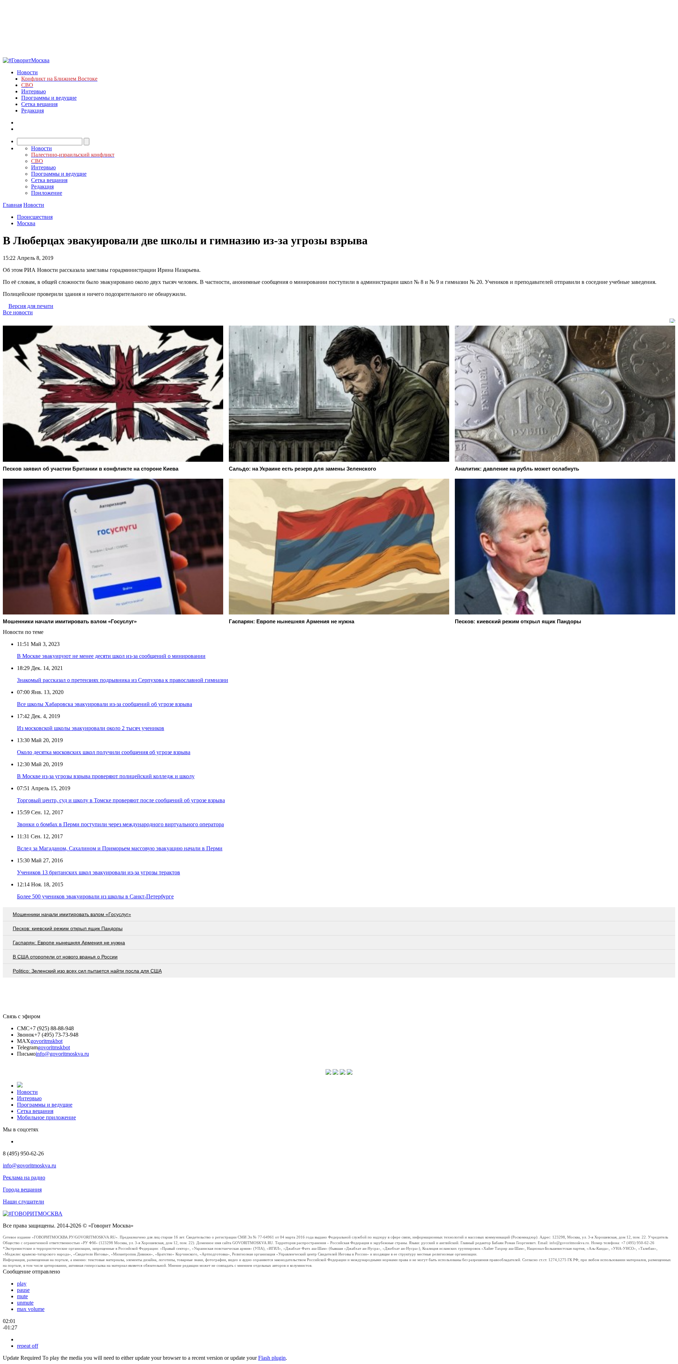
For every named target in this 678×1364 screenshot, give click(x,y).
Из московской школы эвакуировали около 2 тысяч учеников (90, 728)
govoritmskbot (46, 1041)
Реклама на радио (24, 1177)
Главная (12, 205)
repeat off (27, 1346)
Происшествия (35, 217)
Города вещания (22, 1190)
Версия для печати (30, 306)
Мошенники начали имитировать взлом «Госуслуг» (72, 914)
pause (23, 1290)
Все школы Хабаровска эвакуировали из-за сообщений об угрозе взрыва (104, 704)
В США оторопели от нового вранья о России (65, 957)
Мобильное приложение (46, 1117)
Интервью (33, 91)
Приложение (46, 193)
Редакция (32, 110)
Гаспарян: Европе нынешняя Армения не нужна (69, 942)
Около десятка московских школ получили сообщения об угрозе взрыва (103, 752)
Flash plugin (272, 1358)
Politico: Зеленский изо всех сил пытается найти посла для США (87, 971)
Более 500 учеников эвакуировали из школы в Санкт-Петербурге (95, 896)
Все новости (18, 312)
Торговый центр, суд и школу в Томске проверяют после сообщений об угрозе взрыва (121, 800)
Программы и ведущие (49, 98)
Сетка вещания (39, 104)
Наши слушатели (23, 1202)
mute (22, 1296)
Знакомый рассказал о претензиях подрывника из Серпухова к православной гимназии (122, 680)
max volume (30, 1309)
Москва (26, 223)
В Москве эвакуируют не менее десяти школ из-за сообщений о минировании (111, 656)
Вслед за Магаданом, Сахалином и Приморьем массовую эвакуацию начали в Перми (119, 848)
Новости (27, 72)
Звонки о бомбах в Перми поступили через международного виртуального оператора (120, 824)
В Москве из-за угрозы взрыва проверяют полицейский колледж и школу (106, 776)
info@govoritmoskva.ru (62, 1054)
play (21, 1284)
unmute (25, 1303)
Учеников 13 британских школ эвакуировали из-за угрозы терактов (98, 872)
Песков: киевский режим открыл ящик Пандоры (68, 928)
